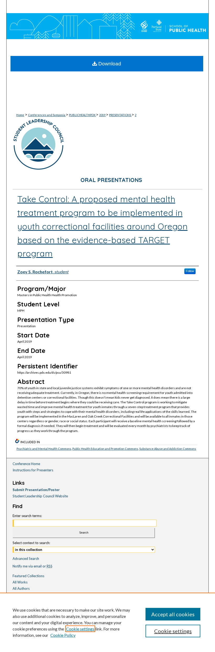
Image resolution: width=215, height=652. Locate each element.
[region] (107, 622)
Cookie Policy (63, 635)
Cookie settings (80, 628)
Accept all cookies (173, 614)
